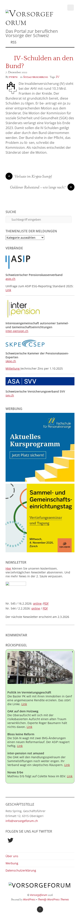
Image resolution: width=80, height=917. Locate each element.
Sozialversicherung (35, 77)
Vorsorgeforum (38, 895)
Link (8, 290)
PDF (46, 603)
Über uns (12, 856)
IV (57, 77)
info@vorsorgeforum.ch (22, 821)
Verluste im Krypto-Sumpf (30, 176)
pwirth (13, 77)
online (37, 603)
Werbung (12, 863)
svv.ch (10, 395)
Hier (8, 568)
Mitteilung (13, 368)
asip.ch (10, 279)
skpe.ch (11, 361)
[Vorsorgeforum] (31, 23)
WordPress (29, 899)
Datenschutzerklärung (21, 870)
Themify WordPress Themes (53, 899)
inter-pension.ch (17, 331)
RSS (13, 42)
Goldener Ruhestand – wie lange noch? (41, 187)
